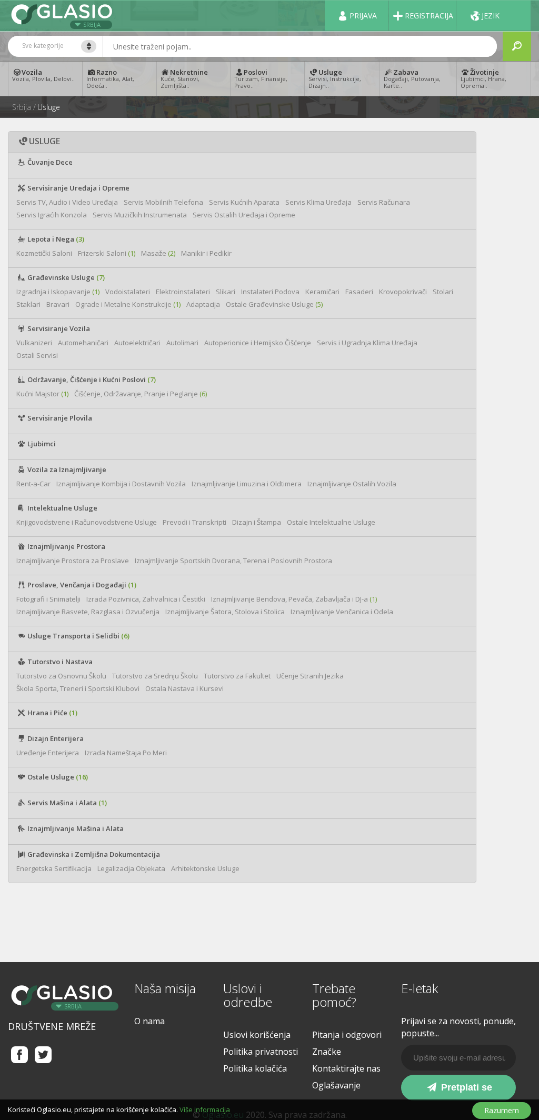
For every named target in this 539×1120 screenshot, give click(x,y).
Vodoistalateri (127, 291)
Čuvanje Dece (49, 162)
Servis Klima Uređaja (318, 202)
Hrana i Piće (51, 712)
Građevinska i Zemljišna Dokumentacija (93, 854)
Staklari (28, 304)
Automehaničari (83, 342)
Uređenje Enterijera (47, 752)
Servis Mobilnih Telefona (163, 202)
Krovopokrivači (403, 291)
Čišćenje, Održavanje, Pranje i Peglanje (140, 393)
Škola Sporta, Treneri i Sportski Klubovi (77, 688)
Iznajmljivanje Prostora (65, 546)
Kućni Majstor (42, 393)
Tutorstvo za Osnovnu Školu (61, 676)
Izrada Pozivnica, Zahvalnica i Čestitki (145, 599)
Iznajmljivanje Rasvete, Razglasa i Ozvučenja (87, 611)
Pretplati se (465, 1087)
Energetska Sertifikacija (54, 868)
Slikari (225, 291)
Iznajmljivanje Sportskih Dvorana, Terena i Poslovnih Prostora (233, 560)
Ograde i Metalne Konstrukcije (128, 304)
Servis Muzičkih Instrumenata (140, 214)
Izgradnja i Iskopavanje (57, 291)
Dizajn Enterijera (55, 738)
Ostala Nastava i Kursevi (184, 688)
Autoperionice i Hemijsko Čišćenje (257, 342)
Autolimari (182, 342)
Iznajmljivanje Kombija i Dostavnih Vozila (121, 483)
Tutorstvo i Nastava (59, 661)
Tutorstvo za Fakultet (237, 676)
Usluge (48, 107)
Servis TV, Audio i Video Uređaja (67, 202)
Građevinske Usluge (65, 277)
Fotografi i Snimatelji (48, 599)
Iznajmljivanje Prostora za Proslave (72, 560)
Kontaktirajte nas (346, 1068)
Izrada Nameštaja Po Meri (126, 752)
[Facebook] (20, 1054)
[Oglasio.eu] (63, 16)
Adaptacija (203, 304)
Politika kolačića (255, 1068)
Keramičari (322, 291)
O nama (149, 1021)
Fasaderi (359, 291)
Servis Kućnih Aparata (244, 202)
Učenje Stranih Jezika (310, 676)
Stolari (443, 291)
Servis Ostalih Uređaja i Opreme (244, 214)
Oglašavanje (336, 1085)
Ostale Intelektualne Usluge (331, 522)
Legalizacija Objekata (131, 868)
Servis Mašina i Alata (66, 802)
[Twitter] (43, 1054)
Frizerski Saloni (106, 253)
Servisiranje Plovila (59, 418)
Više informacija (204, 1109)
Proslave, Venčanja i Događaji (81, 584)
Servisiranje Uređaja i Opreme (77, 188)
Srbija (92, 24)
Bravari (57, 304)
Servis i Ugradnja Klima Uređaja (367, 342)
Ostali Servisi (37, 355)
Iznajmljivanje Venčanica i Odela (342, 611)
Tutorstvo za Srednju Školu (155, 676)
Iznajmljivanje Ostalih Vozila (351, 483)
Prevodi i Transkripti (194, 522)
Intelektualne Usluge (61, 508)
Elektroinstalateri (183, 291)
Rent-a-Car (33, 483)
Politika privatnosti (260, 1051)
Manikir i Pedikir (206, 253)
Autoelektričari (137, 342)
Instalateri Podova (270, 291)
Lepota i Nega (55, 239)
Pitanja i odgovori (347, 1035)
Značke (326, 1051)
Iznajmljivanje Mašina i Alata (75, 828)
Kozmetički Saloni (44, 253)
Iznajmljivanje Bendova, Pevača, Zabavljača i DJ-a (294, 599)
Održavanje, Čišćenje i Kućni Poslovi (91, 379)
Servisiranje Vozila (58, 328)
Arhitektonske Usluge (205, 868)
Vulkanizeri (34, 342)
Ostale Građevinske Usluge (274, 304)
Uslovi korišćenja (257, 1035)
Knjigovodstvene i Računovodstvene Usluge (86, 522)
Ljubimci (41, 443)
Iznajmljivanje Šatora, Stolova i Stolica (225, 611)
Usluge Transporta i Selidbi (77, 636)
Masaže (158, 253)
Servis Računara (383, 202)
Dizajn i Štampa (256, 522)
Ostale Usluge (57, 777)
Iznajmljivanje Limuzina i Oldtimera (247, 483)
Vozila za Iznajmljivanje (66, 469)
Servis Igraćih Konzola (51, 214)
